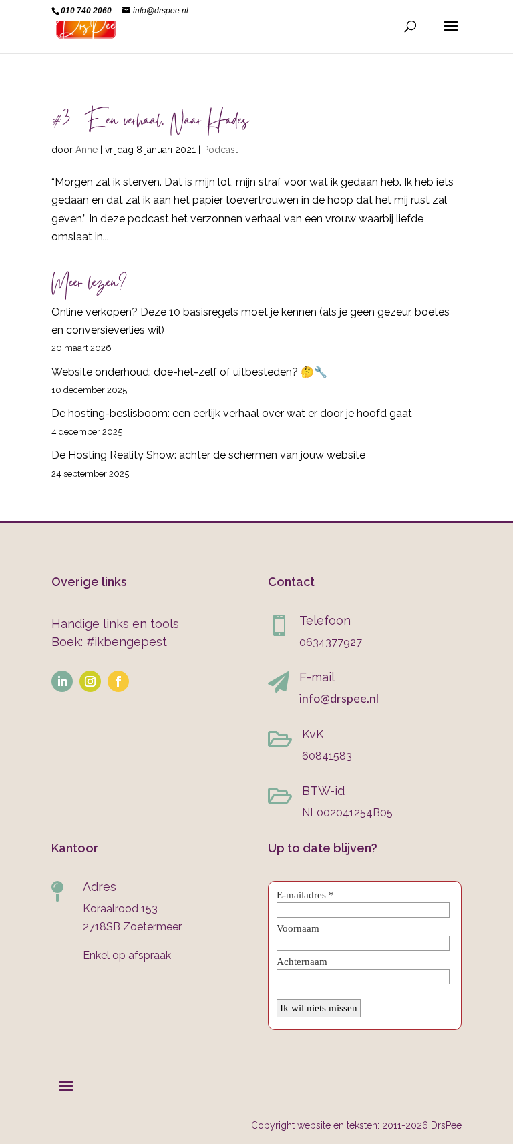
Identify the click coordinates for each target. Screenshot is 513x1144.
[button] (451, 34)
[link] (85, 25)
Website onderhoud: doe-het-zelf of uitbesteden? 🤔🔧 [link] (189, 372)
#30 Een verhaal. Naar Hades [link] (150, 122)
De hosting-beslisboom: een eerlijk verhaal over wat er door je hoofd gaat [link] (231, 413)
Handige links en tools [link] (115, 624)
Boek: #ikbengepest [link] (109, 642)
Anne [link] (86, 149)
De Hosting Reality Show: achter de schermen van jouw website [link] (208, 455)
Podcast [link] (220, 149)
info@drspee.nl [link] (339, 698)
